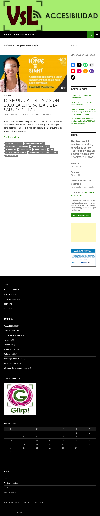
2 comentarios (44, 115)
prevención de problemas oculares (43, 152)
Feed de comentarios (12, 488)
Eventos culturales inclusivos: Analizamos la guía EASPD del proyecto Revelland (83, 120)
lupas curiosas (40, 149)
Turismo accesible (11, 363)
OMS (51, 149)
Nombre (75, 163)
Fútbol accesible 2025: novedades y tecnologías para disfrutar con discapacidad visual (83, 111)
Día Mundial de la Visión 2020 (17, 146)
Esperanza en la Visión (40, 146)
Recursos (8, 309)
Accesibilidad (9, 326)
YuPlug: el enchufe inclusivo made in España (82, 103)
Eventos (7, 96)
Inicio (6, 285)
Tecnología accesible (12, 359)
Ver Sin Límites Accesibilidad (19, 34)
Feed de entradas (11, 483)
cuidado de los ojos (14, 143)
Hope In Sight (11, 149)
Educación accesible (12, 335)
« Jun (7, 455)
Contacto (8, 304)
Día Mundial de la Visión (35, 143)
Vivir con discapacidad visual (15, 368)
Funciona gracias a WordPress (14, 513)
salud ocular (11, 156)
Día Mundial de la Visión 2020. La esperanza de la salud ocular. (31, 105)
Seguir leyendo (12, 137)
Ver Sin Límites (29, 115)
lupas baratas (25, 149)
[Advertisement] (83, 232)
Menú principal (97, 34)
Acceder (7, 478)
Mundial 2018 (9, 349)
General (7, 345)
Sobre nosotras (13, 299)
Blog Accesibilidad (12, 289)
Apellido (75, 171)
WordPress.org (10, 492)
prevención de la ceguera (16, 152)
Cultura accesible (11, 330)
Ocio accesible (10, 354)
